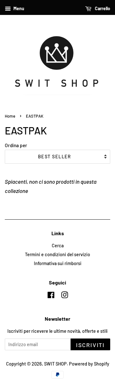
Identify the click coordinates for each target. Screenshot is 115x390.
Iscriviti (90, 344)
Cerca (58, 245)
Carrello (102, 8)
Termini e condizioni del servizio (57, 254)
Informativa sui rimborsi (57, 263)
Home (10, 116)
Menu (18, 8)
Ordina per (16, 145)
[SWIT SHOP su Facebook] (51, 296)
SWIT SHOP (55, 363)
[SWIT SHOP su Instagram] (64, 296)
